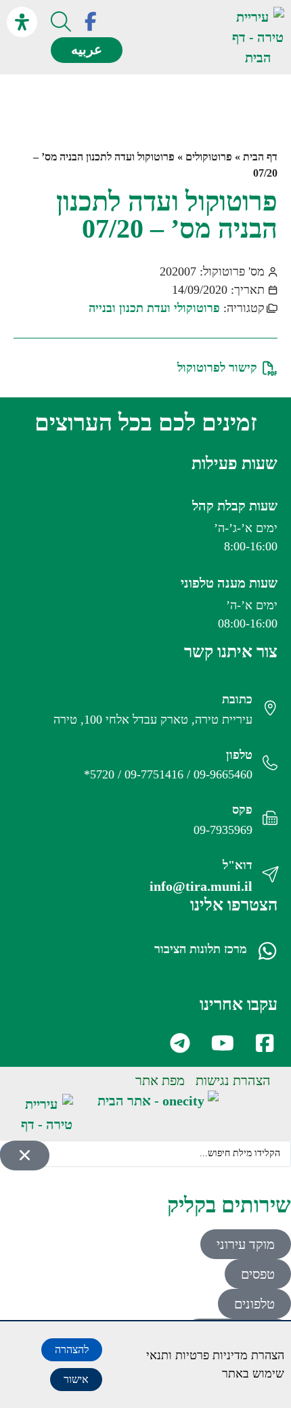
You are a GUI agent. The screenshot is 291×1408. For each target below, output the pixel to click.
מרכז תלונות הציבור (200, 949)
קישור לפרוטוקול (217, 367)
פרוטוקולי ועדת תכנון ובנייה (154, 308)
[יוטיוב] (221, 1043)
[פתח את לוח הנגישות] (22, 22)
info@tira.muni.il (201, 886)
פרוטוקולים (208, 156)
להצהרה (72, 1349)
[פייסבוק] (90, 21)
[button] (205, 37)
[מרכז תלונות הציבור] (267, 951)
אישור (76, 1379)
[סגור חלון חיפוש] (24, 1155)
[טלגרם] (179, 1043)
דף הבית (260, 156)
